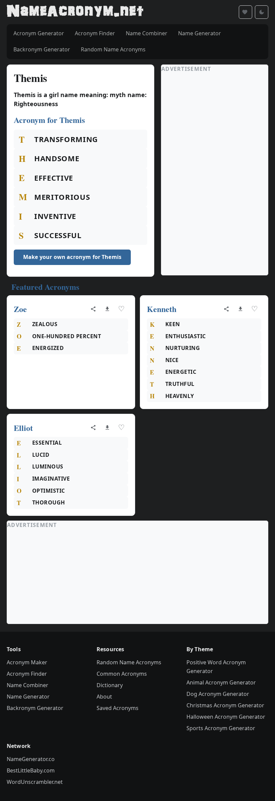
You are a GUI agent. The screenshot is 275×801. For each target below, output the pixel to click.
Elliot (23, 428)
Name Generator (28, 696)
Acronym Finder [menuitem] (95, 33)
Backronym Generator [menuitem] (41, 49)
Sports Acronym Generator (220, 728)
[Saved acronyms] (245, 12)
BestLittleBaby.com (31, 770)
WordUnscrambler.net (35, 782)
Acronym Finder (27, 673)
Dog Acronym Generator (217, 694)
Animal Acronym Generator (221, 682)
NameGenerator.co (31, 759)
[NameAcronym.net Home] (75, 12)
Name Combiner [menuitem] (146, 33)
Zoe (20, 309)
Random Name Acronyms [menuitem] (113, 49)
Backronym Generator (35, 708)
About (104, 696)
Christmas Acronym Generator (225, 705)
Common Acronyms (122, 673)
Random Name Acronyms (129, 662)
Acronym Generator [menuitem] (38, 33)
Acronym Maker (27, 662)
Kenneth (161, 309)
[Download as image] (107, 309)
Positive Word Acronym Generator (216, 667)
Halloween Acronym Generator (225, 716)
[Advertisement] (211, 174)
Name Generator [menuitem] (199, 33)
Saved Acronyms (118, 708)
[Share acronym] (93, 309)
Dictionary (110, 685)
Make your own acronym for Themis (72, 257)
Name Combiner (27, 685)
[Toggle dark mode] (261, 12)
